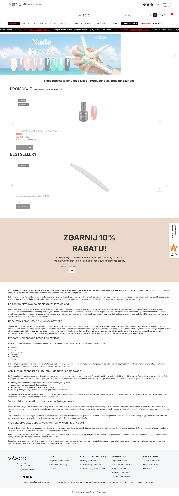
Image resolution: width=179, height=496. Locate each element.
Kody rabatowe (119, 468)
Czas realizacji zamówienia (92, 468)
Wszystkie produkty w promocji (46, 89)
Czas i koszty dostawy (90, 464)
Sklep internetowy (88, 492)
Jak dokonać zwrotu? (122, 464)
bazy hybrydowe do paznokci (91, 428)
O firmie (52, 468)
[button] (155, 15)
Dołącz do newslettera (72, 270)
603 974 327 (17, 4)
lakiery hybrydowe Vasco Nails (93, 434)
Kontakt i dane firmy (58, 464)
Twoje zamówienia (151, 460)
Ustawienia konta (151, 464)
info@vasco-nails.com (33, 4)
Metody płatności (88, 460)
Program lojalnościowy (30, 30)
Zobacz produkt (24, 148)
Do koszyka (23, 207)
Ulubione (147, 468)
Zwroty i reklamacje (121, 476)
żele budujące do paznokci (107, 441)
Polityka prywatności (121, 472)
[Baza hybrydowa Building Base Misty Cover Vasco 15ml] (89, 112)
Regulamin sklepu (120, 460)
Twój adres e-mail (68, 266)
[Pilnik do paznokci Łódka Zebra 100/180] (89, 177)
